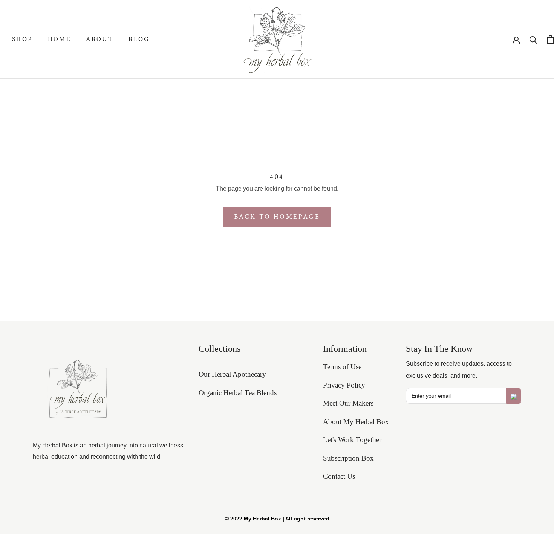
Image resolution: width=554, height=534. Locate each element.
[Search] (533, 39)
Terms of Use (342, 367)
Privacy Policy (344, 385)
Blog (139, 39)
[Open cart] (550, 39)
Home (59, 39)
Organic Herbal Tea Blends (238, 393)
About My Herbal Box (356, 422)
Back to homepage (277, 216)
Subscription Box (348, 458)
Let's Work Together (352, 440)
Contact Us (339, 476)
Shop (22, 39)
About (99, 39)
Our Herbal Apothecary (232, 374)
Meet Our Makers (348, 403)
